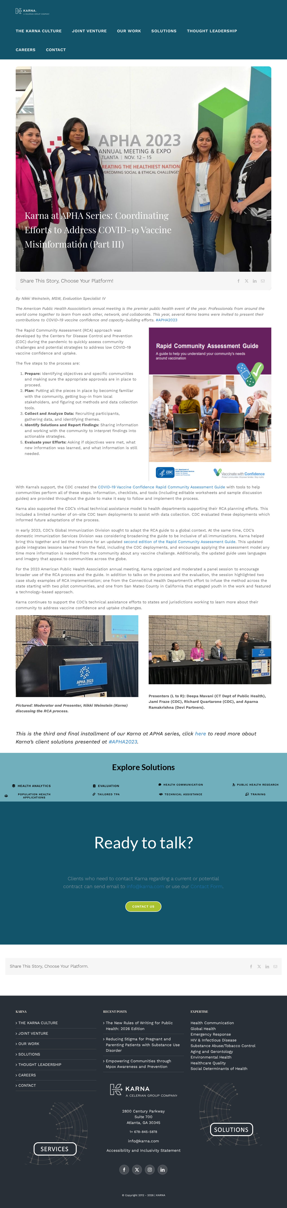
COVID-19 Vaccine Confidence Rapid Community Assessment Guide (161, 487)
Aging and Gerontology (212, 1051)
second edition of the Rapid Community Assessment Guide (179, 541)
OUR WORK (28, 1043)
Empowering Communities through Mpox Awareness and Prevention (138, 1064)
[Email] (263, 281)
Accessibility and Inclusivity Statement (143, 1150)
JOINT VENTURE (33, 1033)
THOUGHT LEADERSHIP (39, 1064)
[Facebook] (239, 281)
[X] (247, 281)
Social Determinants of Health (219, 1068)
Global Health (203, 1028)
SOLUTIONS (29, 1054)
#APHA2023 (166, 320)
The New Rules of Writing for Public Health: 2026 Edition (139, 1026)
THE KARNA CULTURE (38, 1023)
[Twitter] (137, 1170)
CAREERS (27, 1075)
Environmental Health (211, 1057)
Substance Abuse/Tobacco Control (223, 1045)
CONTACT (27, 1085)
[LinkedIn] (255, 281)
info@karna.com (145, 886)
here (200, 734)
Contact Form (206, 886)
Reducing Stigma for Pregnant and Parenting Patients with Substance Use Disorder (143, 1045)
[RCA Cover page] (210, 329)
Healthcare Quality (208, 1063)
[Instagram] (150, 1170)
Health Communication (212, 1023)
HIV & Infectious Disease (214, 1040)
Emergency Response (211, 1034)
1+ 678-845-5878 (143, 1132)
